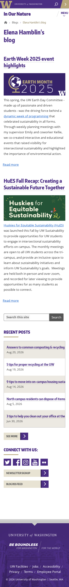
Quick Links (64, 4)
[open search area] (56, 4)
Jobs (35, 566)
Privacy (14, 572)
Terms (28, 572)
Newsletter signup (18, 473)
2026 (12, 579)
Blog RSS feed (14, 484)
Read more (11, 164)
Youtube (35, 462)
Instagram (26, 462)
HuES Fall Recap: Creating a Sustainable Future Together (34, 184)
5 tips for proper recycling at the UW (30, 364)
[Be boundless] (34, 547)
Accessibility (51, 566)
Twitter (7, 462)
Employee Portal (49, 572)
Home (5, 22)
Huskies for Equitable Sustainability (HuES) (34, 225)
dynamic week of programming (26, 116)
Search (56, 317)
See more (12, 436)
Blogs (15, 22)
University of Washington (6, 4)
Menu (64, 12)
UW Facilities (19, 566)
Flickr (44, 462)
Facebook (17, 462)
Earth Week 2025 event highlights (29, 62)
